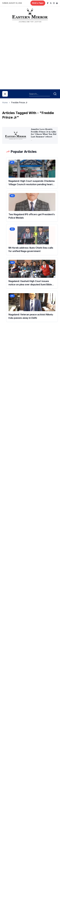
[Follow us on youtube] (57, 3)
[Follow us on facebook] (48, 3)
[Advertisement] (30, 57)
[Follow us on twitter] (51, 3)
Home (5, 102)
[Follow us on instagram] (54, 3)
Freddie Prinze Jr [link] (19, 102)
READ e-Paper (38, 3)
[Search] (55, 94)
